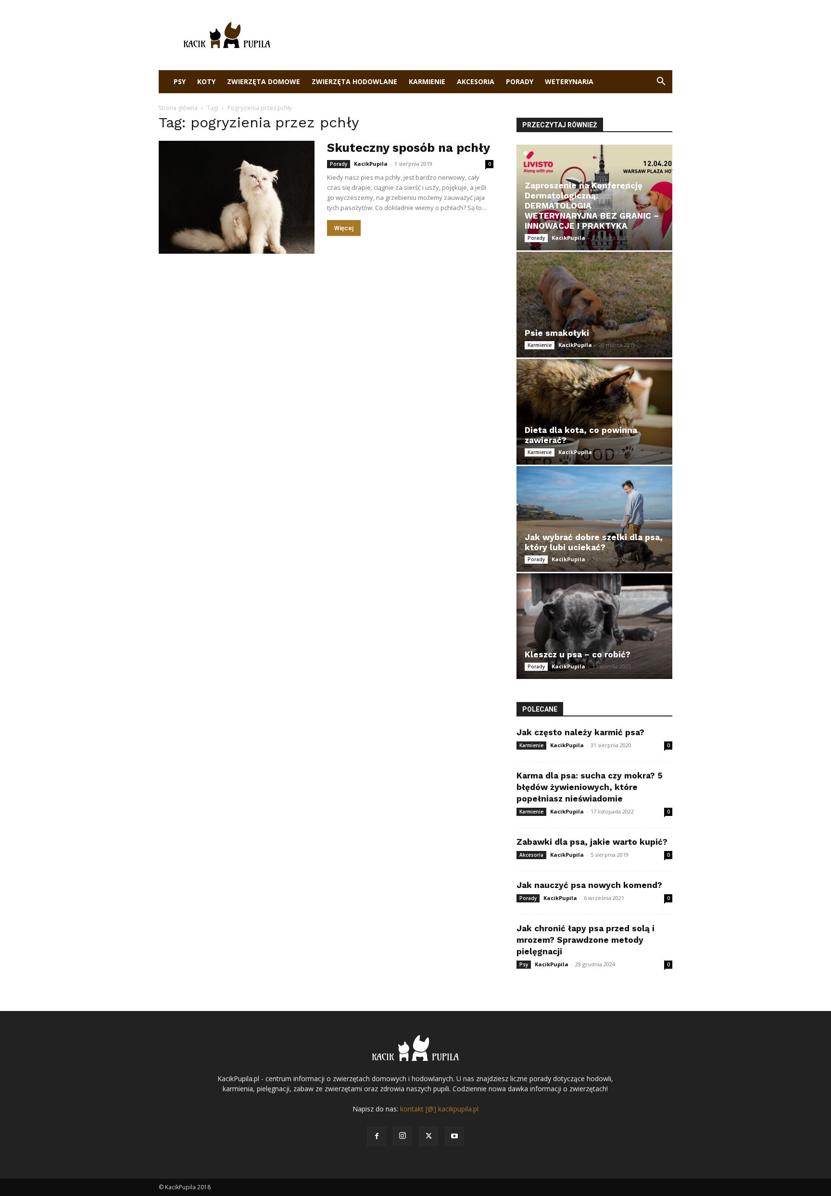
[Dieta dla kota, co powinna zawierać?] (594, 412)
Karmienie (427, 81)
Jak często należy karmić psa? (580, 732)
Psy (180, 81)
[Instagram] (402, 1136)
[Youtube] (454, 1136)
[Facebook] (376, 1136)
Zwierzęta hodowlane (354, 81)
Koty (206, 81)
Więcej (343, 228)
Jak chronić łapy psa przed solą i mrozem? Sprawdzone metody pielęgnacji (585, 940)
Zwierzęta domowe (263, 81)
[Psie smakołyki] (594, 305)
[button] (660, 82)
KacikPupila (371, 163)
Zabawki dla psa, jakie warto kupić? (591, 842)
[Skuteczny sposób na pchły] (237, 197)
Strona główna (178, 108)
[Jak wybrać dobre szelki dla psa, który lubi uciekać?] (594, 519)
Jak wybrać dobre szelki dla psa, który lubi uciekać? (594, 542)
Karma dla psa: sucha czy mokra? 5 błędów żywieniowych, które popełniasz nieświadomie (589, 787)
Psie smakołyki (557, 333)
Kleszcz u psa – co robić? (577, 654)
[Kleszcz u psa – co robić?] (594, 626)
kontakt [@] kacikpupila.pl (439, 1108)
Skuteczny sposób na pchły (408, 148)
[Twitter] (428, 1136)
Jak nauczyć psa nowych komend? (589, 885)
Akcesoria (475, 81)
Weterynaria (569, 81)
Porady (519, 81)
